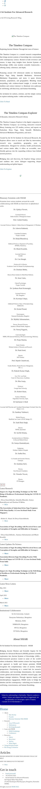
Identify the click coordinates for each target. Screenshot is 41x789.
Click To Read (5, 101)
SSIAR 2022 (15, 787)
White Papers (13, 743)
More (6, 504)
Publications (12, 725)
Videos (11, 737)
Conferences (12, 733)
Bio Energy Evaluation (11, 747)
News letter (12, 739)
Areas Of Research (14, 723)
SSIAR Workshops (14, 731)
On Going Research (14, 727)
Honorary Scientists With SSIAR (18, 719)
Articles (11, 741)
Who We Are (12, 715)
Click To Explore (6, 169)
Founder (11, 717)
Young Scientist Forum (11, 745)
